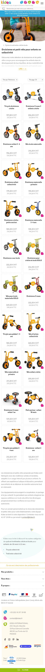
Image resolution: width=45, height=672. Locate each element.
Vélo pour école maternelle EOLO (11, 297)
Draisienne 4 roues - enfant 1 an (11, 411)
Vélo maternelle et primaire (11, 373)
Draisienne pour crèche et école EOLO (33, 259)
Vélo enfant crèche (33, 372)
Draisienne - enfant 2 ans (33, 449)
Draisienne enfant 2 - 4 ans (11, 145)
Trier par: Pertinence (9, 80)
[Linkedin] (17, 639)
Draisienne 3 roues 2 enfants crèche (33, 107)
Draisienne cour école (11, 258)
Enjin (23, 660)
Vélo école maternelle (33, 144)
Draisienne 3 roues (34, 296)
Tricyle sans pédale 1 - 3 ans (11, 335)
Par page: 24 (33, 80)
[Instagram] (9, 639)
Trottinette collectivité (14, 554)
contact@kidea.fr (28, 517)
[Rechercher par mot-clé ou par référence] (3, 8)
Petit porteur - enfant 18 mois (33, 411)
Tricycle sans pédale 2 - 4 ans (11, 449)
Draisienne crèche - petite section (11, 221)
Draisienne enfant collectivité (11, 183)
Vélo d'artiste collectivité (33, 335)
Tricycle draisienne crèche (11, 107)
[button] (20, 101)
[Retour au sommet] (41, 667)
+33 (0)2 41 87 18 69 (18, 612)
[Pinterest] (13, 639)
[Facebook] (5, 639)
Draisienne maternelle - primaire (33, 183)
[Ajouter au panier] (11, 93)
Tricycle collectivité (12, 550)
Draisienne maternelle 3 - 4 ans (33, 221)
